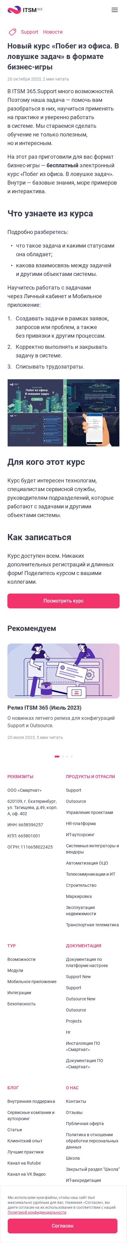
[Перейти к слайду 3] (67, 756)
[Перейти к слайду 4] (71, 756)
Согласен (62, 1226)
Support (29, 32)
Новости (53, 32)
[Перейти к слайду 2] (63, 756)
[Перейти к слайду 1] (57, 756)
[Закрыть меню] (115, 10)
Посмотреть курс (63, 601)
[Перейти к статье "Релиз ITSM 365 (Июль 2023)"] (63, 686)
